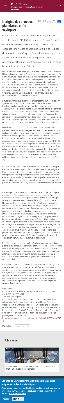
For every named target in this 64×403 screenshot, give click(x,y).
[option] (32, 359)
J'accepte (6, 399)
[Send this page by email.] (54, 21)
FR (60, 5)
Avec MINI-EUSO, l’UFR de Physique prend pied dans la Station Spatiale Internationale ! (31, 367)
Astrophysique (22, 326)
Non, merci (18, 399)
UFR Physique (22, 4)
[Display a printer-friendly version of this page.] (49, 21)
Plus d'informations (17, 394)
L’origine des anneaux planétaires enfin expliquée (28, 8)
